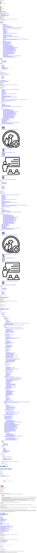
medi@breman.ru (2, 17)
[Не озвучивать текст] (0, 10)
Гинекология (4, 30)
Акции (1, 59)
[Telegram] (7, 466)
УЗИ (3, 40)
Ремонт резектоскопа (5, 54)
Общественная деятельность (5, 67)
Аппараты (4, 25)
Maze (4, 542)
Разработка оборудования (5, 68)
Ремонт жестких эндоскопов (6, 43)
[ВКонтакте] (0, 466)
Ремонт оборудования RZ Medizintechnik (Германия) (9, 50)
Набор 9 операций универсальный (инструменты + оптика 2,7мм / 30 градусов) (13, 27)
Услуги (1, 58)
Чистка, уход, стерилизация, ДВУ (7, 41)
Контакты (1, 63)
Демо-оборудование (4, 183)
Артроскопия (4, 29)
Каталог (1, 521)
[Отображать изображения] (0, 7)
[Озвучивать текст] (0, 9)
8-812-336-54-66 (4, 15)
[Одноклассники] (1, 466)
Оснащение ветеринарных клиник (4, 528)
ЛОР (3, 34)
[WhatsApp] (5, 466)
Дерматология (5, 31)
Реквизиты (3, 66)
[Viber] (4, 466)
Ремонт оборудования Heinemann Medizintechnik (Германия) (10, 47)
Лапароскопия (5, 33)
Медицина (1, 22)
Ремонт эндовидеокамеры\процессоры (8, 56)
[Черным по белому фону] (0, 4)
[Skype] (6, 466)
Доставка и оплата (2, 520)
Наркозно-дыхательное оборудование (7, 35)
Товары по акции (4, 60)
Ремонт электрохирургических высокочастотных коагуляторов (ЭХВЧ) (12, 55)
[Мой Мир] (2, 466)
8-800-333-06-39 (3, 14)
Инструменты (5, 32)
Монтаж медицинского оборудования (5, 526)
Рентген (4, 38)
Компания (1, 515)
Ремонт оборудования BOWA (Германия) (8, 46)
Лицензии (3, 186)
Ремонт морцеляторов (6, 44)
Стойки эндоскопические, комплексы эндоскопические (10, 39)
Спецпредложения (4, 61)
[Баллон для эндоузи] (7, 484)
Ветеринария (2, 522)
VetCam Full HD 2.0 (5, 24)
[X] (3, 466)
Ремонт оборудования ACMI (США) (7, 45)
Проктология (4, 37)
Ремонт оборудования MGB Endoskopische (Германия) (10, 48)
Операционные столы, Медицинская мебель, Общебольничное (11, 36)
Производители (4, 188)
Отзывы (3, 65)
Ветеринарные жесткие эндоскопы (7, 26)
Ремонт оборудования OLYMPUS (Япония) (8, 49)
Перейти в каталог (2, 551)
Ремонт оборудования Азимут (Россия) (8, 51)
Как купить (3, 495)
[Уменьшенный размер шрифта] (0, 1)
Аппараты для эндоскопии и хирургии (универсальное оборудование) (12, 28)
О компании (3, 291)
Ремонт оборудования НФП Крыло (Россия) (8, 52)
